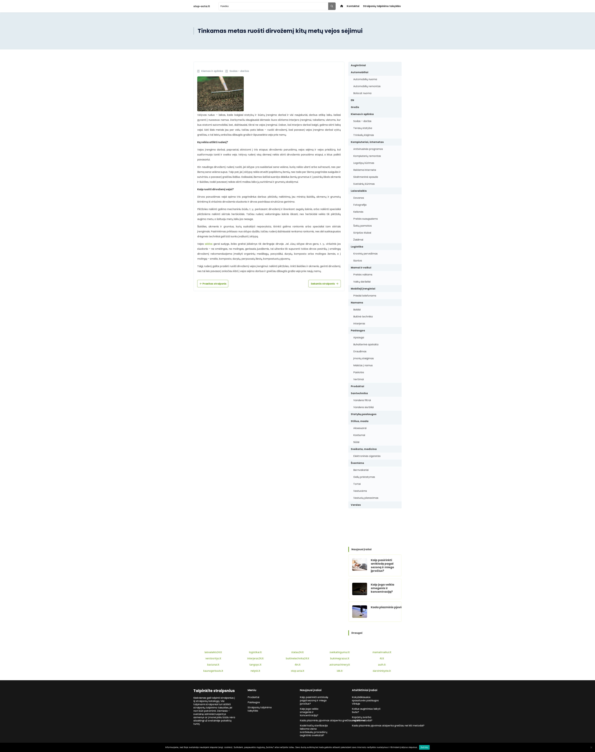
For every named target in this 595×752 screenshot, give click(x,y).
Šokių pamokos (362, 226)
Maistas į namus (363, 365)
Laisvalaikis (359, 191)
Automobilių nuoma (365, 79)
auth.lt (382, 664)
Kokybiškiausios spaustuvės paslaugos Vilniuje (365, 700)
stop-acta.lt (297, 670)
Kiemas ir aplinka (362, 114)
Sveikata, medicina (364, 449)
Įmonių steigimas (363, 358)
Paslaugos (358, 330)
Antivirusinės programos (368, 149)
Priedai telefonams (364, 295)
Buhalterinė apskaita (365, 344)
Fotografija (359, 205)
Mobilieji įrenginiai (363, 288)
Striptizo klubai (362, 232)
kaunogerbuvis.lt (213, 670)
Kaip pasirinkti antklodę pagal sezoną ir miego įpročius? (382, 565)
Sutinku (424, 747)
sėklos (208, 244)
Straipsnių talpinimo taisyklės (382, 6)
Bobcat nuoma (362, 93)
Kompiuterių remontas (367, 156)
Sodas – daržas (362, 121)
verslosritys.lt (213, 658)
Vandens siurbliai (363, 407)
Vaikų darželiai (361, 281)
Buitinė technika (363, 316)
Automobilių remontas (367, 86)
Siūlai (356, 442)
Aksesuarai (359, 428)
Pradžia (341, 6)
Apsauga (358, 337)
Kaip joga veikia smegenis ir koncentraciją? (382, 588)
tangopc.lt (255, 664)
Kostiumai (359, 435)
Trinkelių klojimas (363, 135)
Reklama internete (364, 170)
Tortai (357, 484)
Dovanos (358, 198)
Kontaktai (353, 6)
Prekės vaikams (362, 274)
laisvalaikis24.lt (213, 652)
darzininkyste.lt (382, 670)
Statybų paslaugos (363, 414)
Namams (357, 302)
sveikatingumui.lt (340, 652)
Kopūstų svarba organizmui (361, 718)
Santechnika (359, 393)
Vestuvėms (360, 491)
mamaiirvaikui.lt (381, 652)
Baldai (357, 309)
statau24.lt (297, 652)
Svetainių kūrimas (364, 184)
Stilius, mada (359, 421)
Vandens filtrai (362, 400)
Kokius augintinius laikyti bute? (366, 710)
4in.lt (297, 664)
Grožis (355, 107)
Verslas (356, 505)
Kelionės (358, 212)
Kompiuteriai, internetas (367, 142)
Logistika (357, 246)
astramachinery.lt (339, 664)
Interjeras (359, 323)
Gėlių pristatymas (364, 477)
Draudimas (359, 351)
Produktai (357, 386)
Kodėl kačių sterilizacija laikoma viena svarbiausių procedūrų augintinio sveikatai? (314, 730)
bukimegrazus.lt (339, 658)
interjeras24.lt (255, 658)
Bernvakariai (360, 470)
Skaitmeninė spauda (365, 177)
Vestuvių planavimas (365, 498)
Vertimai (358, 379)
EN (352, 100)
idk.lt (340, 670)
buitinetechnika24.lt (297, 658)
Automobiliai (359, 72)
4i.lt (382, 658)
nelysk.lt (255, 670)
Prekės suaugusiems (365, 219)
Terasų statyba (362, 128)
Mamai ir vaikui (361, 267)
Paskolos (358, 372)
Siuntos (357, 260)
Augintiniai (358, 65)
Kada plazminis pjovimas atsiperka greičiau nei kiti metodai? (336, 720)
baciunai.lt (213, 664)
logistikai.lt (255, 652)
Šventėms (357, 463)
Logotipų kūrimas (363, 163)
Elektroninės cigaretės (367, 456)
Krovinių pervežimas (365, 253)
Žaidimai (358, 239)
